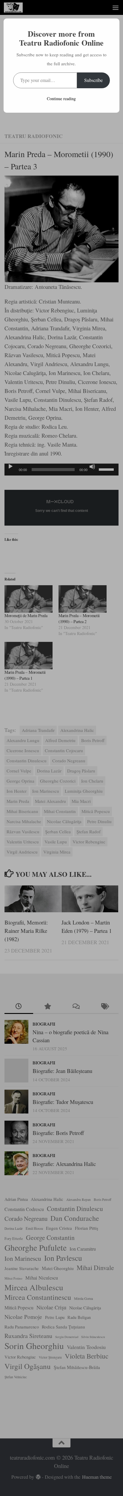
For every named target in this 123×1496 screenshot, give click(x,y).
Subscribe (93, 80)
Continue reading (61, 98)
